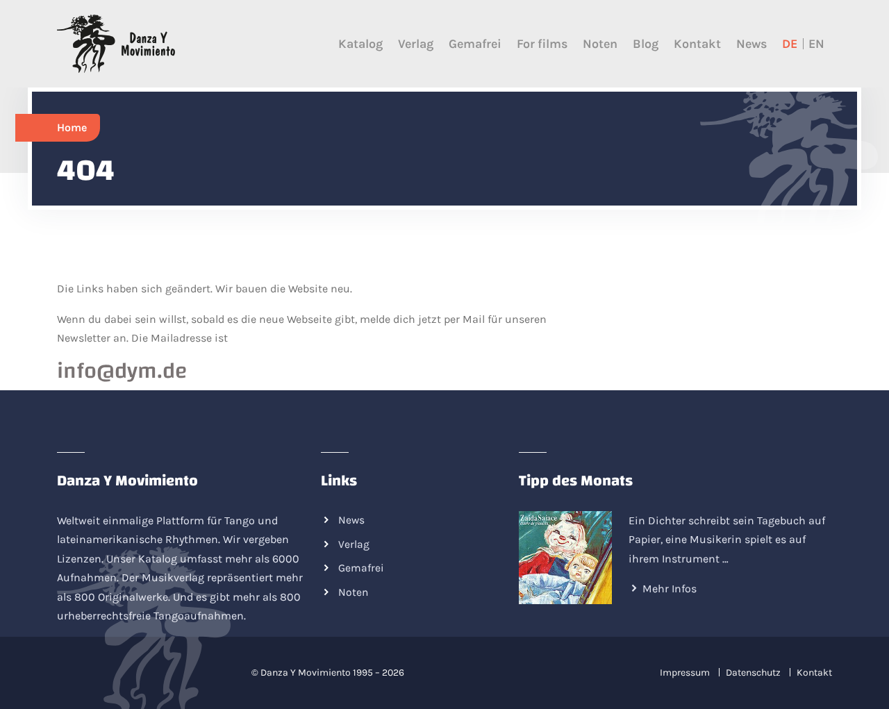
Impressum (685, 672)
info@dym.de (122, 371)
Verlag (415, 43)
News (751, 43)
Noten (600, 43)
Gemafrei (475, 43)
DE (789, 43)
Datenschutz (753, 672)
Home (72, 127)
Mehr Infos (669, 588)
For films (542, 43)
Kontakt (697, 43)
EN (816, 43)
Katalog (360, 43)
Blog (645, 43)
